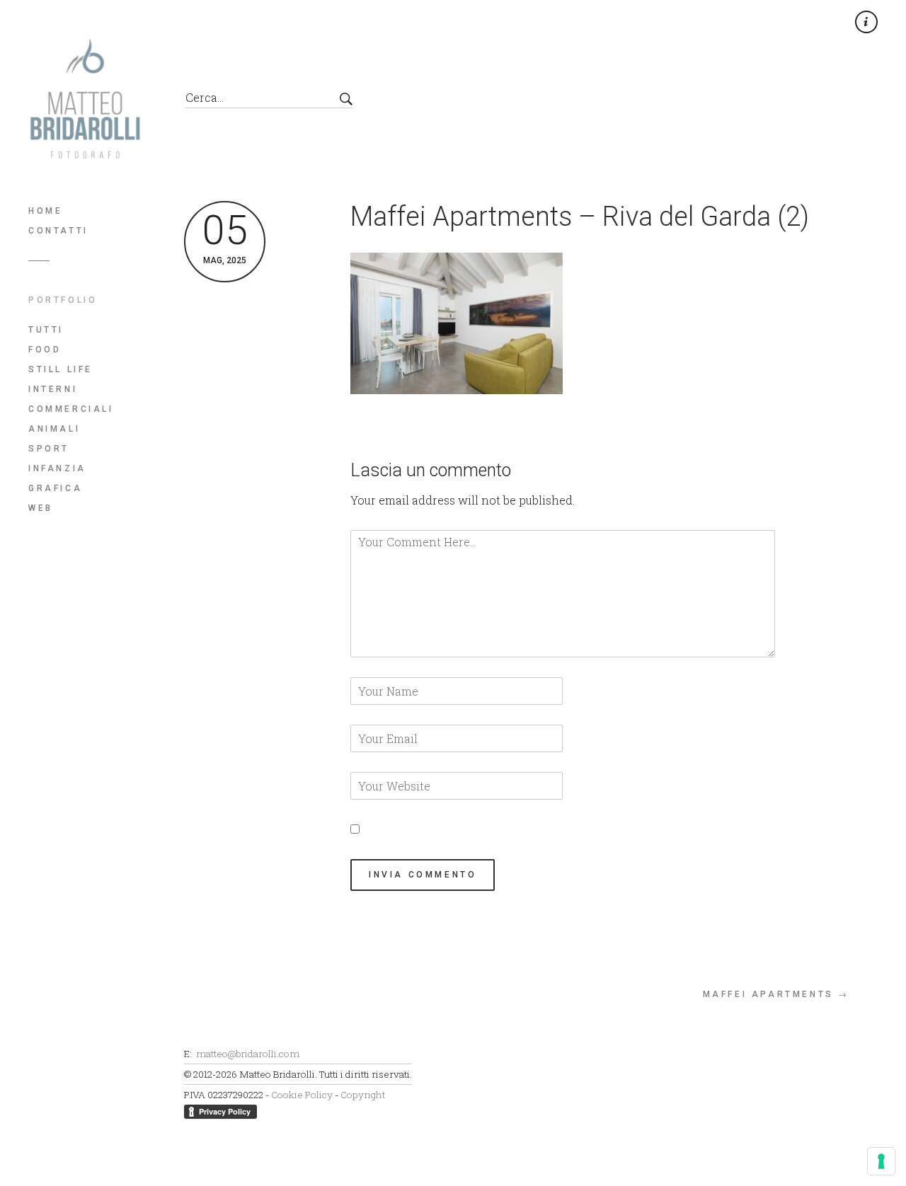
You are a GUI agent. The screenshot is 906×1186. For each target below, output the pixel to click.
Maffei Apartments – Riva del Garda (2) (579, 216)
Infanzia (57, 468)
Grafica (55, 488)
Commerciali (71, 409)
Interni (52, 389)
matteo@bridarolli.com (247, 1053)
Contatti (58, 231)
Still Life (60, 369)
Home (45, 211)
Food (44, 350)
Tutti (46, 330)
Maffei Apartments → (776, 994)
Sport (48, 449)
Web (40, 508)
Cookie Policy (302, 1094)
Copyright (362, 1094)
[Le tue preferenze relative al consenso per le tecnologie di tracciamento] (881, 1161)
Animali (54, 429)
